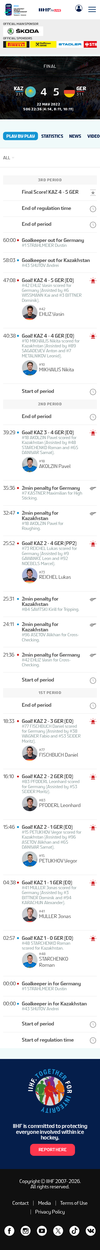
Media (44, 1203)
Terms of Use (74, 1203)
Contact (20, 1203)
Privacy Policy (50, 1212)
